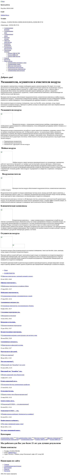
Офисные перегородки (8, 41)
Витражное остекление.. (8, 322)
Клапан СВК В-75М (14, 53)
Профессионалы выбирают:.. (10, 420)
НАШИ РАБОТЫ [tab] (9, 273)
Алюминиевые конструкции (16, 70)
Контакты (7, 59)
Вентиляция (7, 467)
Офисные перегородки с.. (8, 282)
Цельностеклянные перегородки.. (11, 332)
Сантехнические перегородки (16, 69)
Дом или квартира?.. (7, 361)
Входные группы (7, 38)
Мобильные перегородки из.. (10, 292)
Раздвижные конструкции (8, 47)
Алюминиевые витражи (8, 28)
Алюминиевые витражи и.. (9, 341)
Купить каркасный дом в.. (9, 381)
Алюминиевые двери (14, 64)
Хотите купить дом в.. (8, 401)
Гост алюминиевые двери (23, 438)
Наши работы (8, 61)
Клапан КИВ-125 (13, 55)
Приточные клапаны (7, 50)
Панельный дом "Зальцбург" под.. (11, 371)
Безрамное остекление (7, 44)
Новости (6, 469)
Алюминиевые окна (27, 439)
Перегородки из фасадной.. (9, 351)
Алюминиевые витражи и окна (17, 62)
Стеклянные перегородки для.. (10, 312)
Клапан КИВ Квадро (14, 56)
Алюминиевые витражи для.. (10, 302)
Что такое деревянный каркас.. (11, 430)
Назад (6, 270)
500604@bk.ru (5, 15)
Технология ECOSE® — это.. (10, 410)
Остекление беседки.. (7, 391)
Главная (6, 58)
